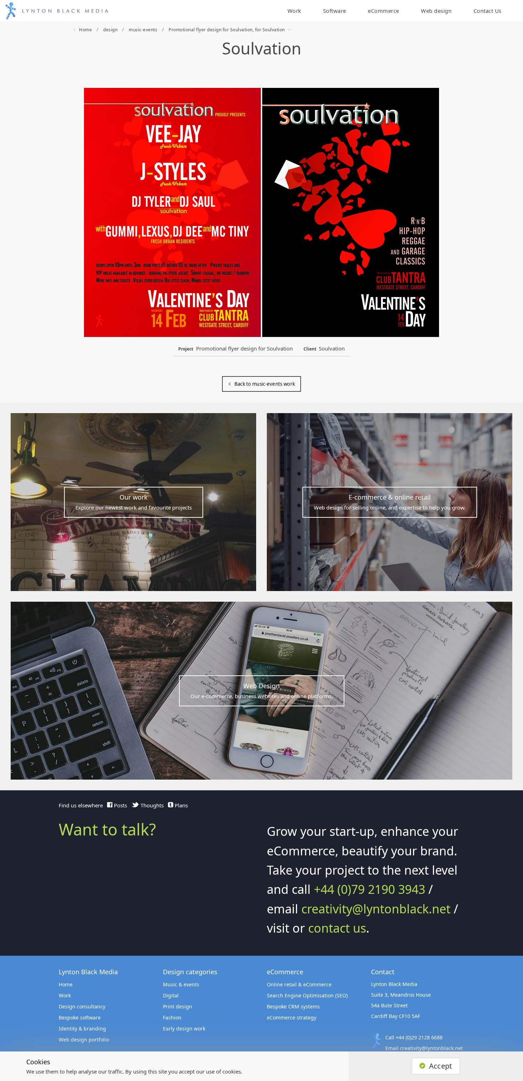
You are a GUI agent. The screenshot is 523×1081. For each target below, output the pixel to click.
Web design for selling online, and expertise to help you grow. (390, 502)
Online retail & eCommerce (299, 984)
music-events (143, 30)
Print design (177, 1006)
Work (294, 10)
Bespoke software (80, 1017)
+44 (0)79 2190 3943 (369, 889)
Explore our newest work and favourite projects (133, 502)
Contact (483, 10)
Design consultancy (82, 1006)
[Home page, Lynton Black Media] (10, 11)
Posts (119, 805)
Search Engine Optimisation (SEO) (307, 995)
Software (334, 10)
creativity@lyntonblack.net (375, 909)
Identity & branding (82, 1028)
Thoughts (151, 805)
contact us (337, 928)
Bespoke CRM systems (293, 1006)
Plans (180, 805)
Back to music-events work (264, 384)
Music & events (181, 984)
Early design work (184, 1028)
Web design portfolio (84, 1039)
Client (309, 349)
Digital (171, 995)
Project (185, 349)
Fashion (172, 1017)
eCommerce (383, 10)
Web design (436, 10)
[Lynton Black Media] (65, 11)
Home (85, 30)
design (110, 30)
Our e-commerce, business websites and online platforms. (261, 690)
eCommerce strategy (291, 1017)
